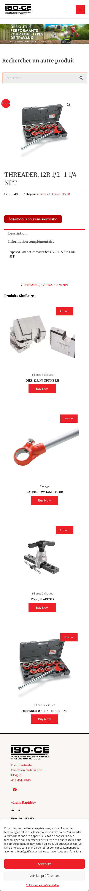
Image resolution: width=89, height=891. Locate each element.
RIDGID (65, 194)
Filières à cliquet (49, 194)
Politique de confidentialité (42, 885)
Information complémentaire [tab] (31, 242)
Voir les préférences (44, 875)
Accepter (44, 864)
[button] (69, 105)
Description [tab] (17, 233)
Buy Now (42, 389)
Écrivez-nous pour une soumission (33, 219)
